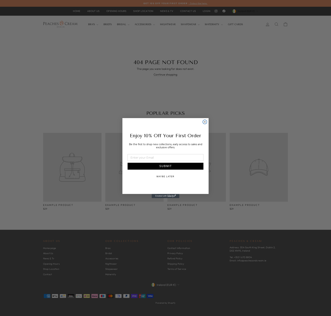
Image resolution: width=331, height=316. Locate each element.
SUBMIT (165, 166)
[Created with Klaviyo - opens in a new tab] (165, 196)
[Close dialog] (205, 122)
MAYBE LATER (165, 176)
